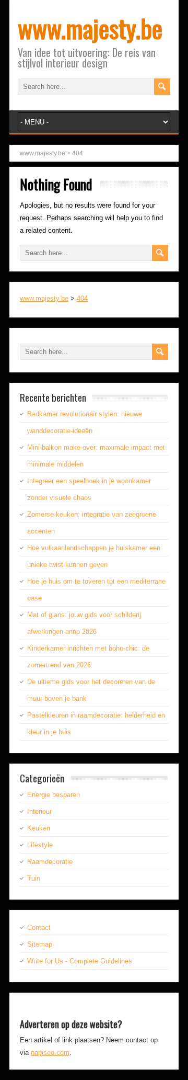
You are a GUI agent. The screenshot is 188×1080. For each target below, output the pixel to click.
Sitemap (39, 944)
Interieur (39, 811)
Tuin (33, 878)
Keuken (38, 828)
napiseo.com (50, 1052)
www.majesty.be (90, 28)
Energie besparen (53, 795)
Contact (39, 927)
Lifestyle (40, 845)
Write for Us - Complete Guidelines (79, 961)
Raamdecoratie (50, 862)
